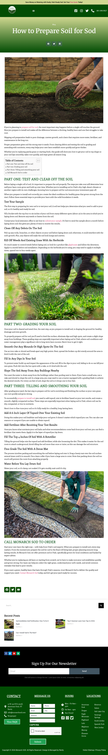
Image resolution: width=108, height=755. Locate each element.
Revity (61, 750)
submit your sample (53, 220)
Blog (54, 25)
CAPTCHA (34, 724)
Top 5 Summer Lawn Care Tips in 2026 (81, 621)
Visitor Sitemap (88, 750)
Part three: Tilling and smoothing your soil (23, 170)
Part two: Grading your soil (17, 167)
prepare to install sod (26, 398)
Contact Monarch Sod (29, 573)
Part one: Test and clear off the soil (20, 164)
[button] (33, 10)
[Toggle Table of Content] (37, 160)
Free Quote (74, 2)
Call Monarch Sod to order (17, 172)
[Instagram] (67, 717)
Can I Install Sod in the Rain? (26, 633)
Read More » (19, 627)
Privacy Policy (100, 750)
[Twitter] (71, 717)
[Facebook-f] (63, 717)
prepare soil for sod (30, 127)
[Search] (101, 605)
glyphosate (72, 244)
